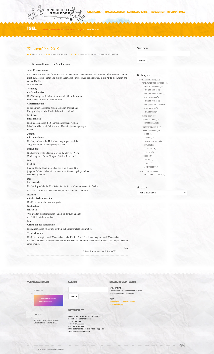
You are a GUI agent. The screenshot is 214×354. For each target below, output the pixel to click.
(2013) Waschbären (152, 104)
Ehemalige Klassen (150, 86)
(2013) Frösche (150, 101)
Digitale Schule (151, 141)
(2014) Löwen (149, 108)
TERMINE (38, 314)
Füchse (147, 152)
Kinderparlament (150, 127)
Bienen (147, 137)
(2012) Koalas (150, 97)
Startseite (93, 12)
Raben (87, 54)
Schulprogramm (147, 171)
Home (45, 29)
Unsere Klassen (71, 29)
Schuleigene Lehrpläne (153, 175)
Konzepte (157, 12)
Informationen (176, 12)
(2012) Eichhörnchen (153, 93)
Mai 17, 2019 (37, 54)
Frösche (148, 148)
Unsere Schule (114, 12)
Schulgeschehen (137, 12)
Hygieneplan (150, 123)
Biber (146, 134)
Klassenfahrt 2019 (43, 48)
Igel (80, 29)
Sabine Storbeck (59, 54)
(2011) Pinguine (150, 90)
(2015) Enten (149, 112)
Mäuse (147, 159)
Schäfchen (113, 54)
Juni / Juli (38, 290)
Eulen (147, 145)
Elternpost (147, 116)
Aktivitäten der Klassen (153, 83)
